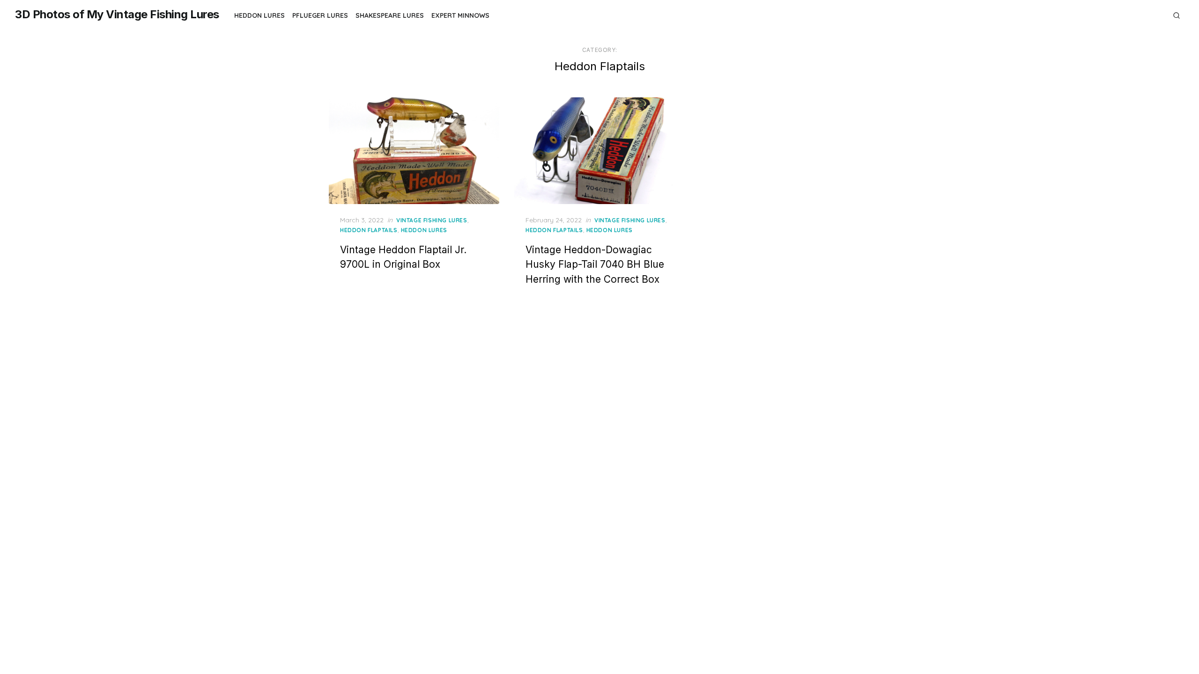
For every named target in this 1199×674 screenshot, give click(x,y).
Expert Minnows (460, 15)
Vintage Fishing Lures (431, 220)
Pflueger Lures (320, 15)
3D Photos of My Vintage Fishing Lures (117, 14)
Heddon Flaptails (369, 230)
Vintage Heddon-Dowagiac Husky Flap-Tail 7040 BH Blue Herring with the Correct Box (594, 264)
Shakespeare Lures (389, 15)
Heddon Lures (259, 15)
